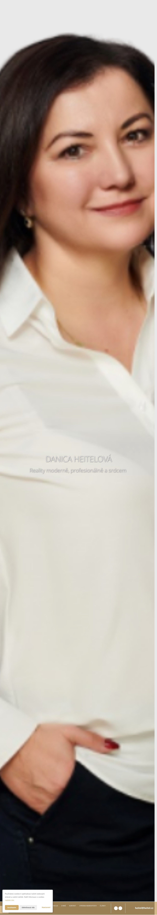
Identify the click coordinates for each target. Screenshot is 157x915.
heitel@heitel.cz (144, 908)
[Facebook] (116, 908)
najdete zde (9, 900)
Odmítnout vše (28, 907)
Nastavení (46, 907)
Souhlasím (11, 907)
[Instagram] (120, 908)
